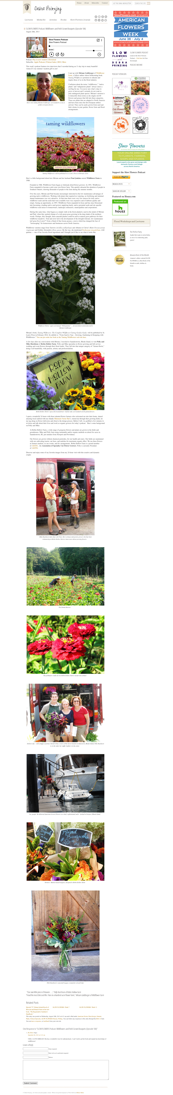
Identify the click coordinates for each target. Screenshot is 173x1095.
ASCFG (35, 445)
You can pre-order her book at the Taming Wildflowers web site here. (62, 337)
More (64, 62)
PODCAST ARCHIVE (136, 64)
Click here (139, 58)
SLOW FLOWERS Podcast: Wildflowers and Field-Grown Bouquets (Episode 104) (56, 28)
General (99, 1016)
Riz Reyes (31, 1033)
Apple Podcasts (39, 62)
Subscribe (95, 3)
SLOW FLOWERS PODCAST (139, 52)
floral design (92, 1016)
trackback (46, 1021)
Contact (105, 3)
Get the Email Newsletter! (122, 3)
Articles (53, 20)
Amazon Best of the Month (139, 255)
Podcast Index (51, 62)
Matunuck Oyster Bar (62, 418)
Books (63, 20)
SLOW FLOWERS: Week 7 (61, 1007)
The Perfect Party (136, 231)
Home (79, 3)
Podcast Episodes (35, 1019)
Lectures (29, 20)
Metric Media (80, 1092)
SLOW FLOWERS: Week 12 (88, 1007)
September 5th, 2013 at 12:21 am (36, 1035)
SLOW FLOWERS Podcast (49, 1019)
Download (52, 59)
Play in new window (40, 59)
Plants (28, 1019)
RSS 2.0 (98, 1019)
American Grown (83, 1016)
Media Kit (41, 20)
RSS (59, 62)
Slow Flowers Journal (80, 20)
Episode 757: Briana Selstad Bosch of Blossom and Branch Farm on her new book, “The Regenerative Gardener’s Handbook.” (37, 1010)
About (86, 3)
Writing (60, 1019)
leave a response (36, 1021)
